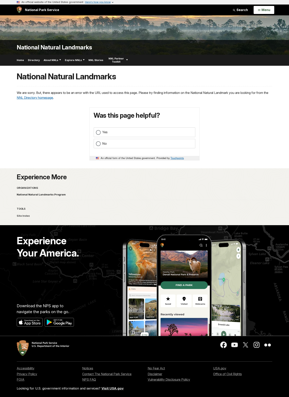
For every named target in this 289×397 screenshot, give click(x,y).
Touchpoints (177, 158)
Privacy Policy (27, 374)
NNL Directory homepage (35, 98)
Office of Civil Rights (227, 374)
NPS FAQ (89, 379)
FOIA (20, 379)
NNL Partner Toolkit (116, 60)
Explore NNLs (73, 60)
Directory (34, 60)
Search (242, 10)
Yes (105, 132)
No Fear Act (156, 368)
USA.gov (219, 368)
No (104, 143)
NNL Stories (95, 60)
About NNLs (51, 60)
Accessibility (25, 368)
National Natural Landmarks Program (41, 194)
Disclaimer (155, 374)
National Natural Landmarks (54, 47)
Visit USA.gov (112, 388)
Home (20, 60)
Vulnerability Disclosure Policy (169, 379)
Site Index (23, 215)
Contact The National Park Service (107, 374)
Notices (87, 368)
